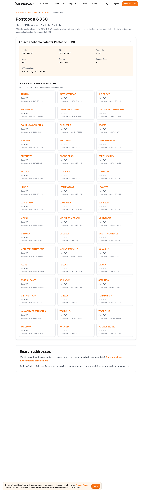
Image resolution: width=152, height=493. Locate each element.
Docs (85, 4)
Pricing (94, 4)
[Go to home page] (25, 3)
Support (72, 4)
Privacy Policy (82, 485)
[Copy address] (131, 42)
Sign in (116, 4)
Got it (95, 486)
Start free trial (130, 4)
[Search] (107, 3)
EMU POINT (45, 13)
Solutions (58, 4)
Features (44, 4)
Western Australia (31, 13)
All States (19, 13)
